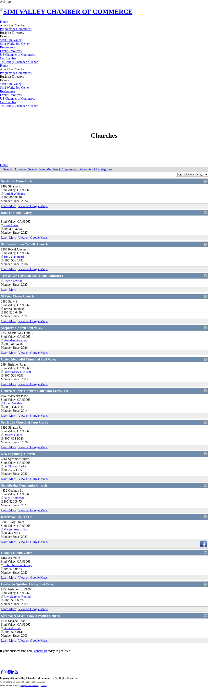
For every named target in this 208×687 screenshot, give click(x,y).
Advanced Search (25, 169)
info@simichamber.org (30, 685)
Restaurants (7, 47)
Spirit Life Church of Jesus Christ (24, 422)
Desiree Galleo (13, 435)
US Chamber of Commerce (17, 54)
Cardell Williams (14, 193)
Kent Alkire (10, 225)
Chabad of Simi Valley (16, 552)
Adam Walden (12, 403)
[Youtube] (16, 672)
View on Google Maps (33, 206)
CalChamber (8, 58)
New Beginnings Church (18, 454)
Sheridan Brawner (15, 340)
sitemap (44, 685)
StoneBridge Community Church (24, 485)
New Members (48, 169)
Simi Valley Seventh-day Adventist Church (30, 615)
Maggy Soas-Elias (15, 529)
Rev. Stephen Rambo (17, 596)
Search (7, 169)
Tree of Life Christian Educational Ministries (32, 276)
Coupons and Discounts (76, 169)
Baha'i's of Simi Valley (16, 212)
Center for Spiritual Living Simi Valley (27, 584)
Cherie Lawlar (12, 281)
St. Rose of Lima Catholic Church (24, 244)
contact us (40, 651)
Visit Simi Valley (11, 40)
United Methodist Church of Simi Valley (28, 359)
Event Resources (11, 51)
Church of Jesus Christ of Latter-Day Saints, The (35, 391)
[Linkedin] (12, 672)
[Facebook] (1, 672)
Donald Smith (12, 628)
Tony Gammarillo (14, 256)
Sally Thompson (14, 498)
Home (4, 21)
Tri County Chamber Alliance (19, 62)
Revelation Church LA (17, 517)
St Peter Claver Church (17, 296)
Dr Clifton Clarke (14, 466)
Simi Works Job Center (15, 43)
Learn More (8, 206)
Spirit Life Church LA (16, 181)
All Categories (102, 169)
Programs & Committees (15, 29)
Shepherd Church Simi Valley (21, 328)
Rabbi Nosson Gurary (17, 565)
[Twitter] (5, 672)
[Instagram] (9, 672)
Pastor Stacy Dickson (17, 371)
